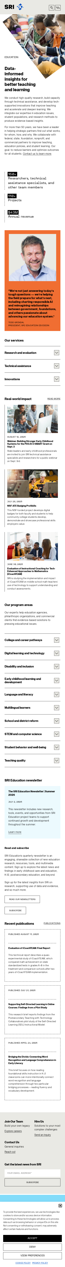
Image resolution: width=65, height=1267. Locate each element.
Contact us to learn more (37, 153)
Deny (32, 1247)
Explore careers (13, 1131)
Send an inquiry (42, 1134)
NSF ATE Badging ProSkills (21, 506)
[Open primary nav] (57, 7)
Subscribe (15, 911)
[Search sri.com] (51, 7)
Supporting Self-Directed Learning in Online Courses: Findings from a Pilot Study (31, 1006)
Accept (32, 1238)
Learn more (14, 832)
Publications (52, 923)
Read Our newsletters (22, 899)
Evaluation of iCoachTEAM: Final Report (29, 948)
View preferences (33, 1256)
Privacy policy (40, 1263)
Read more (54, 399)
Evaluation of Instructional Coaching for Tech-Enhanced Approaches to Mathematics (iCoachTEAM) (31, 571)
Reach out (10, 1151)
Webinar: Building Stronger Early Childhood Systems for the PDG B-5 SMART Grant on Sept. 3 (30, 444)
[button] (60, 1205)
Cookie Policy (23, 1263)
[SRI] (14, 6)
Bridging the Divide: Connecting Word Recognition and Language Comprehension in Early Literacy (32, 1060)
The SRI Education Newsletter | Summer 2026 (31, 793)
